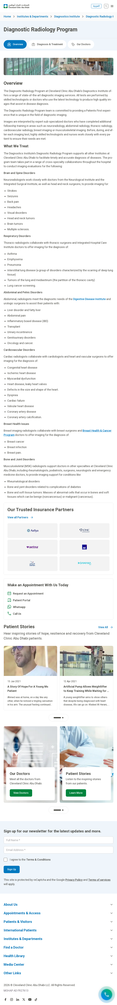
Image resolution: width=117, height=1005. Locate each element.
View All (103, 627)
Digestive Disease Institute (89, 299)
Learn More (75, 792)
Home (7, 16)
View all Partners (17, 517)
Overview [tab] (18, 44)
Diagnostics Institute (67, 16)
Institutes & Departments (32, 16)
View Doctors (20, 792)
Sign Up (11, 869)
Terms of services (99, 879)
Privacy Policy (74, 879)
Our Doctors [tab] (83, 44)
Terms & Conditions (38, 859)
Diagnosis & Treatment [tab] (50, 44)
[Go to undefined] (5, 999)
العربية (96, 6)
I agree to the (30, 859)
